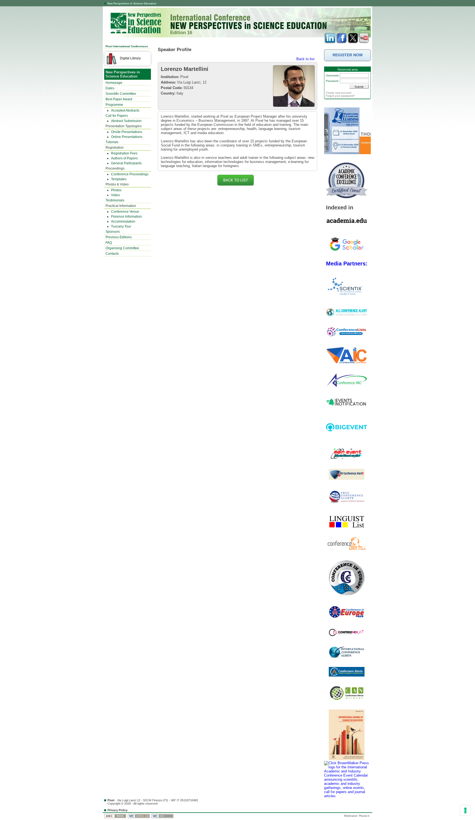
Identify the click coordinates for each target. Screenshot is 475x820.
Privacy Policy (117, 810)
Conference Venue (125, 212)
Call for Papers (117, 116)
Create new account (338, 92)
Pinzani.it (364, 816)
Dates (110, 88)
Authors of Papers (124, 158)
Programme (114, 105)
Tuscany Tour (121, 226)
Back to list (305, 59)
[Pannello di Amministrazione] (115, 816)
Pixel (110, 800)
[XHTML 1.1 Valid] (139, 816)
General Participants (126, 163)
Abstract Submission (126, 121)
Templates (118, 179)
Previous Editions (119, 237)
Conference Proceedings (129, 174)
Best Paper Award (119, 99)
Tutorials (112, 142)
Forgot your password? (340, 95)
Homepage (114, 83)
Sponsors (113, 232)
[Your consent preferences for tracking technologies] (465, 810)
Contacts (112, 254)
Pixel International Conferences (127, 46)
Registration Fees (124, 153)
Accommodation (123, 221)
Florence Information (126, 216)
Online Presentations (126, 137)
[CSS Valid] (162, 816)
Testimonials (115, 200)
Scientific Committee (121, 94)
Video (115, 195)
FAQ (109, 243)
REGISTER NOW (348, 55)
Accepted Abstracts (125, 110)
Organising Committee (122, 248)
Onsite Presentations (126, 132)
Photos (116, 190)
